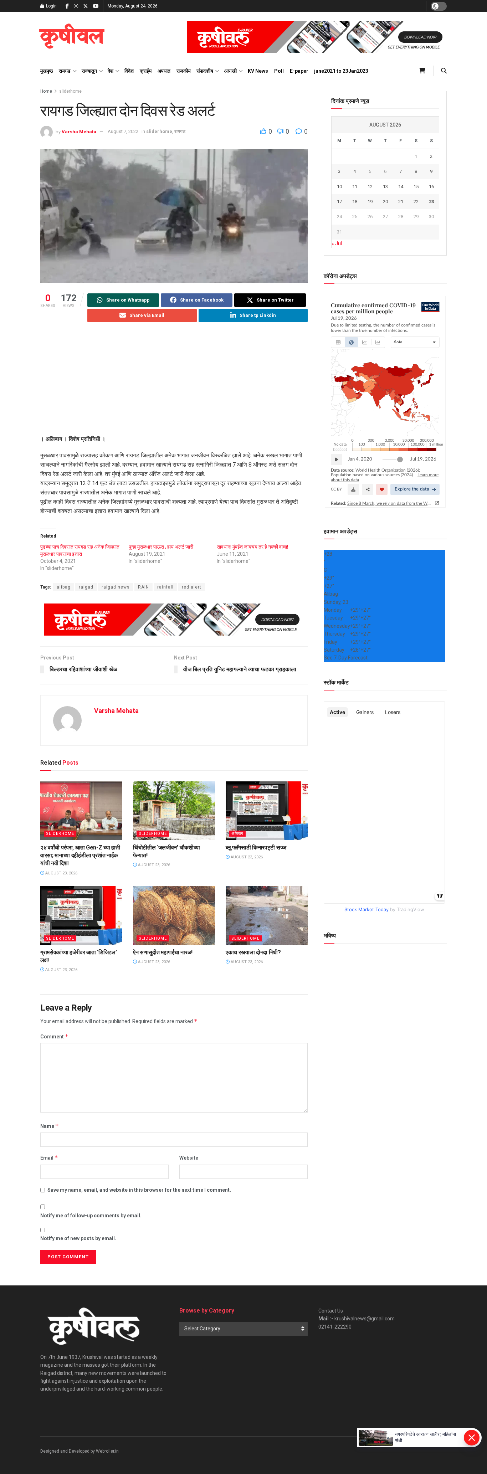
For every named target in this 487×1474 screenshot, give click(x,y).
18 (354, 201)
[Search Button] (444, 71)
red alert (191, 587)
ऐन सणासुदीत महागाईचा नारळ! (163, 952)
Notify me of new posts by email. (78, 1238)
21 (400, 201)
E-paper (299, 71)
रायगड (65, 71)
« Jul (337, 243)
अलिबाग (237, 833)
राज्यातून (89, 71)
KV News (258, 71)
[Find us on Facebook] (67, 6)
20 (385, 201)
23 (431, 201)
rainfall (165, 587)
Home (46, 91)
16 (431, 186)
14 (400, 186)
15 (416, 186)
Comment (54, 1036)
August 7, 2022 (123, 131)
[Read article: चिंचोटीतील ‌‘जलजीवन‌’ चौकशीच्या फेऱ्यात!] (174, 810)
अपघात (164, 71)
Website (188, 1158)
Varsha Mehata (79, 131)
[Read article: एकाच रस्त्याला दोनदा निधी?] (267, 915)
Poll (279, 71)
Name (49, 1126)
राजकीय (183, 71)
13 (385, 186)
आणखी (230, 71)
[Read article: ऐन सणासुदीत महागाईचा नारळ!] (174, 915)
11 (354, 186)
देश (110, 71)
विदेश (129, 71)
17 (339, 201)
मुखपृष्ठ (46, 71)
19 (370, 201)
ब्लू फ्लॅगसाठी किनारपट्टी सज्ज (256, 847)
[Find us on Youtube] (96, 6)
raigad (86, 587)
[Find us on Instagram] (76, 6)
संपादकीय (204, 71)
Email (49, 1157)
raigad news (116, 587)
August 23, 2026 (60, 873)
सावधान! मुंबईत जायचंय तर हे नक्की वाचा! (252, 547)
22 (416, 201)
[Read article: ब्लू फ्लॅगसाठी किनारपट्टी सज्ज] (267, 810)
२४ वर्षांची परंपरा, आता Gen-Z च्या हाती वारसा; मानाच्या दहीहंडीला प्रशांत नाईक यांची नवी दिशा (80, 855)
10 (339, 186)
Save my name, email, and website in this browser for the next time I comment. (139, 1190)
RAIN (143, 587)
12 (370, 186)
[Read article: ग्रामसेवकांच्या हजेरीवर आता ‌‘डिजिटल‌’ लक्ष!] (81, 915)
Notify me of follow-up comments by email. (91, 1215)
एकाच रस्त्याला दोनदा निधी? (253, 952)
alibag (64, 587)
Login (51, 6)
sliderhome (70, 91)
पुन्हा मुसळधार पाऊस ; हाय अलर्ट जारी (161, 547)
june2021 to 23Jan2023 (341, 71)
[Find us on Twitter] (85, 6)
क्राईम (146, 71)
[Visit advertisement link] (317, 37)
